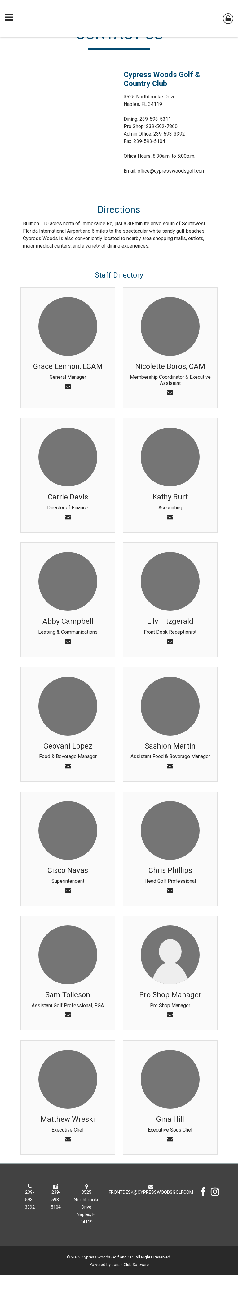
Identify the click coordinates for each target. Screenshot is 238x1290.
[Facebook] (203, 1191)
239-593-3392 (30, 1200)
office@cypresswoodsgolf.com (171, 171)
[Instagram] (215, 1191)
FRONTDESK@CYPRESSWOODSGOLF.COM (151, 1192)
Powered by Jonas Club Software (119, 1264)
